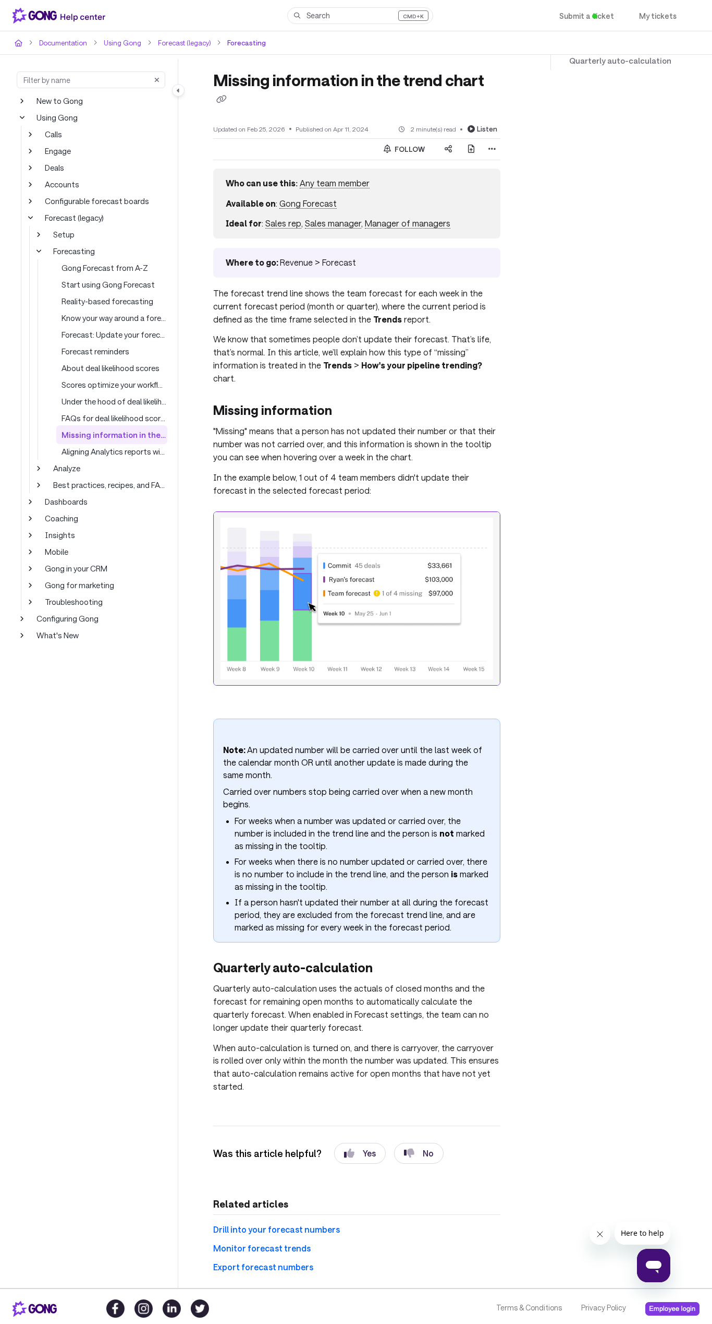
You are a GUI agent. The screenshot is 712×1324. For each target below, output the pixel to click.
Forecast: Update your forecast (114, 334)
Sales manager (329, 223)
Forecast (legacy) (179, 42)
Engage (58, 150)
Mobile (56, 551)
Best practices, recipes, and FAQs (110, 484)
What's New (57, 634)
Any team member (331, 182)
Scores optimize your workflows (114, 384)
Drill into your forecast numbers (270, 1202)
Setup (63, 234)
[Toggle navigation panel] (178, 90)
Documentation (61, 42)
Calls (53, 133)
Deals (55, 167)
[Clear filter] (157, 79)
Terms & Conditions (528, 1308)
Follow (409, 148)
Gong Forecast (305, 202)
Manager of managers (401, 223)
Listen (488, 128)
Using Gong (119, 42)
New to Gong (58, 100)
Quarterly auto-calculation (612, 60)
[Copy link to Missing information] (349, 398)
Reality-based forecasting (105, 300)
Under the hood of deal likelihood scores (114, 401)
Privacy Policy (602, 1308)
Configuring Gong (66, 618)
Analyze (67, 467)
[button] (360, 15)
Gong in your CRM (77, 568)
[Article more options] (492, 148)
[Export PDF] (471, 148)
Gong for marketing (78, 584)
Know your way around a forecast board (114, 317)
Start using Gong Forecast (106, 284)
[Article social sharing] (448, 148)
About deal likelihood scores (109, 367)
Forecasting (240, 42)
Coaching (61, 518)
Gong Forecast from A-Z (103, 267)
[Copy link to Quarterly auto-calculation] (385, 954)
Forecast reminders (95, 351)
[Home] (61, 15)
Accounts (61, 184)
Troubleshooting (72, 601)
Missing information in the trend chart (114, 434)
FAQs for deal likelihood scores (114, 417)
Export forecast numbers (258, 1239)
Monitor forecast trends (255, 1220)
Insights (58, 534)
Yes (360, 1126)
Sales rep (279, 223)
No (419, 1126)
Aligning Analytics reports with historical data (114, 451)
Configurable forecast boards (94, 200)
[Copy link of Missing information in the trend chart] (221, 99)
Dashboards (66, 501)
